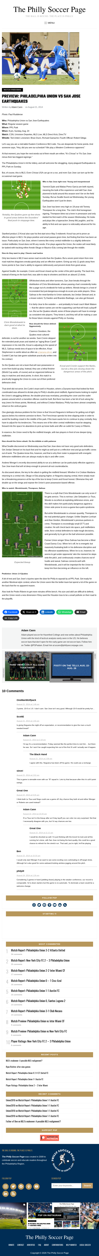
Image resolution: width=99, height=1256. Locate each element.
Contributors (57, 1245)
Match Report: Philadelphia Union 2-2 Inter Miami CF (38, 970)
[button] (49, 23)
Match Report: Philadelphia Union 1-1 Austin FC (35, 990)
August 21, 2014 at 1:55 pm (28, 721)
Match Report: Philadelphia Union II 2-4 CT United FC (27, 1072)
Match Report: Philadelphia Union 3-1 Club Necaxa (36, 1011)
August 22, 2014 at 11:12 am (41, 833)
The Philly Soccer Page (49, 9)
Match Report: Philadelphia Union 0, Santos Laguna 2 (38, 1001)
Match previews (12, 90)
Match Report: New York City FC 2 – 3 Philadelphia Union (40, 960)
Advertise (31, 1245)
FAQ (39, 1245)
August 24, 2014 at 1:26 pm (28, 875)
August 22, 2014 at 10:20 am (35, 814)
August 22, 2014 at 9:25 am (28, 795)
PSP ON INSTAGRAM (49, 1215)
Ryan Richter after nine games (18, 1066)
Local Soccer (85, 1245)
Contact (20, 1245)
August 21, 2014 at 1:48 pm (28, 704)
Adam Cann (16, 107)
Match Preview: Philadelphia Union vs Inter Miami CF (38, 1021)
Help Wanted (71, 1245)
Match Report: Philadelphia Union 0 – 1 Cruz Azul (36, 980)
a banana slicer (45, 352)
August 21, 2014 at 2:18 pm (34, 740)
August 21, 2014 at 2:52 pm (28, 775)
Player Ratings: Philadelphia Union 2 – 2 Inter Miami (27, 1085)
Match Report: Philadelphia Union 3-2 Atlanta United (38, 950)
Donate (11, 1245)
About (46, 1245)
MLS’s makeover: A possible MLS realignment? (24, 1060)
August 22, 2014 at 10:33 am (28, 856)
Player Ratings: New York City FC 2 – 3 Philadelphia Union (41, 1041)
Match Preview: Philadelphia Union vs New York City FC (39, 1031)
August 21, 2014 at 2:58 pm (41, 759)
